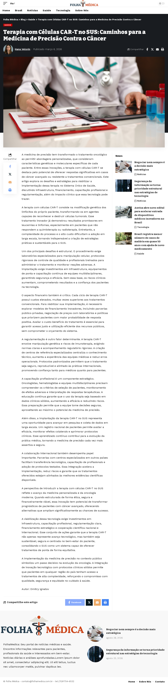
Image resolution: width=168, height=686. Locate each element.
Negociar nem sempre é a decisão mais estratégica (149, 166)
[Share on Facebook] (147, 49)
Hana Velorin (22, 49)
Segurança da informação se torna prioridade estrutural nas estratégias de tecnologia (148, 188)
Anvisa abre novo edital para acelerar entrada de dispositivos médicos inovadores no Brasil (149, 215)
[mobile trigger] (6, 3)
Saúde (7, 25)
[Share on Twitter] (152, 49)
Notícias (141, 174)
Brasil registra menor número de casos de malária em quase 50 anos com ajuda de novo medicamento (149, 241)
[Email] (157, 49)
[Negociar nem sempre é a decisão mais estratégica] (124, 166)
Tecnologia (143, 227)
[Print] (162, 49)
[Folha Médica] (84, 3)
